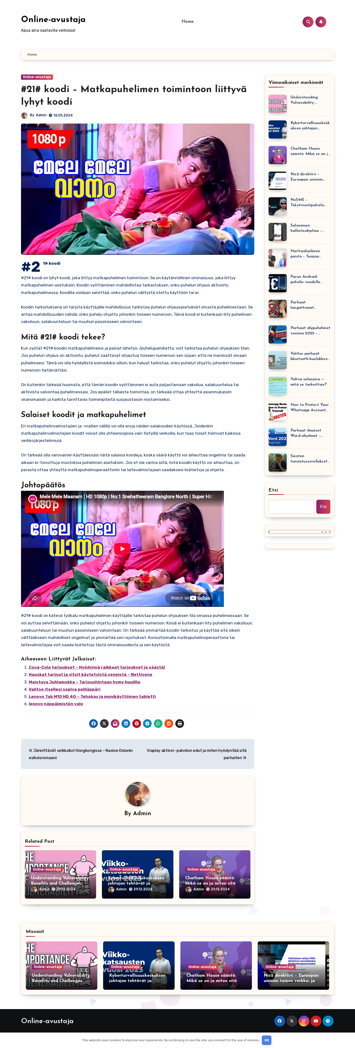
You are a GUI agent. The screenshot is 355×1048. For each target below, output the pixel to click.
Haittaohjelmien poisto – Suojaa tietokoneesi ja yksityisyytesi (305, 254)
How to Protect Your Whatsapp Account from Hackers (310, 408)
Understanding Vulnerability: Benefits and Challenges (304, 100)
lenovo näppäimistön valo (56, 703)
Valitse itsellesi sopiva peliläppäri (64, 689)
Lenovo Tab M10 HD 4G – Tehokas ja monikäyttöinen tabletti (92, 696)
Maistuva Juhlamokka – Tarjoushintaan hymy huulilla (84, 682)
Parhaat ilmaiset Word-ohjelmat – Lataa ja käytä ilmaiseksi (306, 434)
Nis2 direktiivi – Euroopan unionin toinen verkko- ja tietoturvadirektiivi (308, 177)
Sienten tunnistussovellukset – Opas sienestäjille (309, 459)
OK (266, 1040)
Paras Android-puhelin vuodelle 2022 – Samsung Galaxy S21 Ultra (306, 280)
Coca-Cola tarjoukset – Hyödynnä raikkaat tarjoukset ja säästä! (97, 667)
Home (188, 22)
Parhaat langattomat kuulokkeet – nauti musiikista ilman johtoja (308, 305)
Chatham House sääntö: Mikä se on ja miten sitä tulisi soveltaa (210, 883)
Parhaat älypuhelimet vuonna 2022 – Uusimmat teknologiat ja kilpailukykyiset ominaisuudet (310, 331)
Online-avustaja (53, 20)
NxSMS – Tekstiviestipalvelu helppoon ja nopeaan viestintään (310, 203)
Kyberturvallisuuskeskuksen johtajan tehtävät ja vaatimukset (136, 883)
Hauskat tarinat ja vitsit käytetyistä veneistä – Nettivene (90, 674)
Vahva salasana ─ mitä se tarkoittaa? (309, 382)
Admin (41, 115)
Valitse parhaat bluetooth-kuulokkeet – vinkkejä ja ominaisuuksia (310, 357)
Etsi (273, 490)
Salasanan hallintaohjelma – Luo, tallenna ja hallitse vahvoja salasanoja (306, 229)
